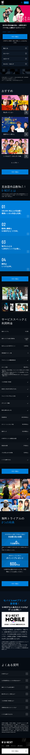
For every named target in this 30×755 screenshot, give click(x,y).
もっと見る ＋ (15, 162)
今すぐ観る (15, 37)
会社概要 (7, 745)
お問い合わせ (20, 745)
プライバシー (13, 745)
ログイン (26, 2)
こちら (15, 42)
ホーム (3, 745)
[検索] (22, 2)
